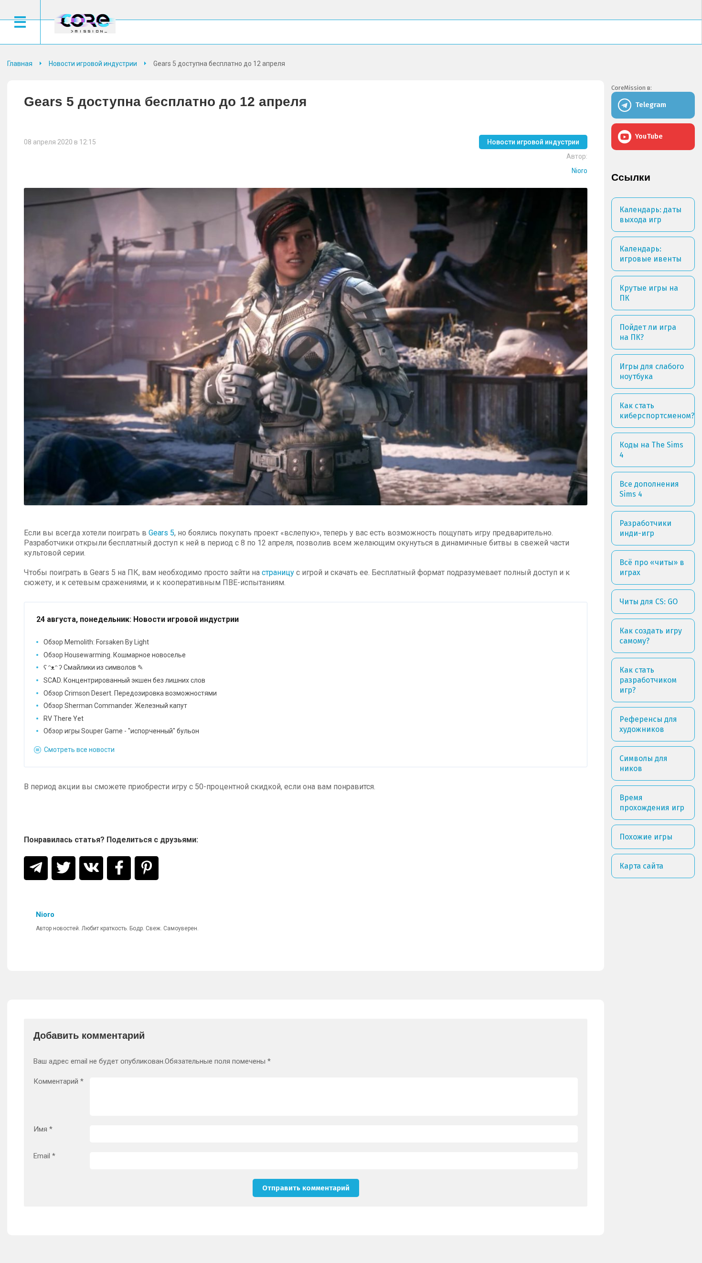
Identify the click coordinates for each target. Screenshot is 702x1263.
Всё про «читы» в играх (651, 567)
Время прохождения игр (651, 802)
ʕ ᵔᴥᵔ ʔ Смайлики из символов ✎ (93, 667)
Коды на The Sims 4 (651, 449)
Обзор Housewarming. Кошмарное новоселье (114, 655)
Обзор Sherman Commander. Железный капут (115, 705)
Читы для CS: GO (648, 601)
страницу (278, 572)
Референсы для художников (648, 724)
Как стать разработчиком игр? (648, 680)
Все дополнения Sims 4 (649, 489)
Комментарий (58, 1082)
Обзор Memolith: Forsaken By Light (96, 642)
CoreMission (85, 23)
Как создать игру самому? (650, 635)
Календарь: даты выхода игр (650, 214)
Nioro (579, 170)
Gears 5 (161, 532)
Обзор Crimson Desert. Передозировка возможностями (130, 693)
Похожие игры (645, 836)
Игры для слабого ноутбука (651, 371)
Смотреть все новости (79, 749)
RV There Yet (63, 718)
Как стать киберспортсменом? (656, 410)
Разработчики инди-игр (645, 528)
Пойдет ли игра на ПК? (647, 332)
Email (44, 1156)
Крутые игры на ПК (648, 293)
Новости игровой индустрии (533, 142)
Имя (43, 1129)
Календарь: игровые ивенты (650, 253)
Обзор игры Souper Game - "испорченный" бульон (121, 731)
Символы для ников (643, 763)
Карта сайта (641, 866)
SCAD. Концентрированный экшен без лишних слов (124, 680)
